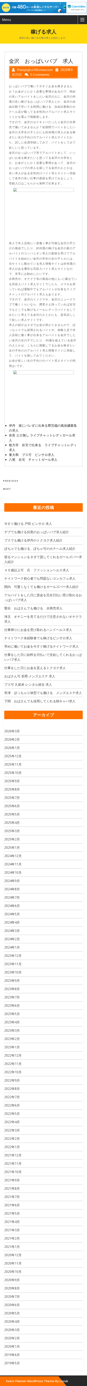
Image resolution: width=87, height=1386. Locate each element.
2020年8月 (12, 1288)
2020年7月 (12, 1296)
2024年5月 (12, 914)
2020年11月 (13, 1263)
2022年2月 (12, 1138)
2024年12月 (13, 856)
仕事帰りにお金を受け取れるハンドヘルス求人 (38, 629)
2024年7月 (12, 897)
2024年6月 (12, 906)
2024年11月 (13, 864)
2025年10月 (13, 772)
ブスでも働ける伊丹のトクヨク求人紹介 (33, 540)
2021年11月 (13, 1163)
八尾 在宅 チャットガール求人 (33, 459)
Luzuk (63, 1381)
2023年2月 (12, 1039)
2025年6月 (12, 806)
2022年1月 (12, 1147)
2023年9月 (12, 980)
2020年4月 (12, 1321)
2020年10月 (13, 1271)
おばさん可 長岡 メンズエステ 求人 (29, 676)
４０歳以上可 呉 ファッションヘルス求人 (36, 570)
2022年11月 (13, 1064)
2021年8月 (12, 1188)
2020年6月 (12, 1305)
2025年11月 (13, 764)
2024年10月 (13, 872)
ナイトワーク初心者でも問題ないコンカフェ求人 (39, 578)
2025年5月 (12, 814)
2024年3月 (12, 930)
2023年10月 (13, 972)
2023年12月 (13, 955)
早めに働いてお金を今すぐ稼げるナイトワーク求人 (41, 646)
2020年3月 (12, 1330)
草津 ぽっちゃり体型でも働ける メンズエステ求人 (43, 693)
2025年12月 (13, 756)
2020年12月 (13, 1255)
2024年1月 (12, 947)
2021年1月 (12, 1246)
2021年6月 (12, 1205)
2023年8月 (12, 989)
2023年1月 (12, 1047)
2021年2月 (12, 1238)
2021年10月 (13, 1172)
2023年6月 (12, 1005)
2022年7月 (12, 1097)
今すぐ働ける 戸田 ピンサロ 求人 (28, 523)
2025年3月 (12, 831)
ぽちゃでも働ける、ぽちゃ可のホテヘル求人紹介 (39, 548)
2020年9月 (12, 1280)
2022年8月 (12, 1088)
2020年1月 (12, 1346)
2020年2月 (12, 1338)
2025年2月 (12, 839)
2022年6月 (12, 1105)
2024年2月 (12, 939)
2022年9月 (12, 1080)
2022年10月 (13, 1072)
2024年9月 (12, 881)
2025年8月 (12, 789)
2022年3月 (12, 1130)
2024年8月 (12, 889)
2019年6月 (12, 1355)
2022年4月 (12, 1122)
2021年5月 (12, 1213)
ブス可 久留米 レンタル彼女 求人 (28, 684)
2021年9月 (12, 1180)
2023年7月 (12, 997)
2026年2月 (12, 739)
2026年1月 (12, 748)
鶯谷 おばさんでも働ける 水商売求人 (33, 608)
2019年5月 (12, 1363)
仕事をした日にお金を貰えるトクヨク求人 (35, 668)
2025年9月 (12, 781)
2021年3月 (12, 1230)
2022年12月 (13, 1055)
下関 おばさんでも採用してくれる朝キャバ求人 (39, 701)
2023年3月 (12, 1030)
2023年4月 (12, 1022)
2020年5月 (12, 1313)
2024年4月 (12, 922)
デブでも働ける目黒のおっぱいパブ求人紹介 (36, 532)
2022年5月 (12, 1113)
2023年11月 (13, 964)
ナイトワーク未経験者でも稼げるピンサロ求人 (38, 638)
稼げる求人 (43, 31)
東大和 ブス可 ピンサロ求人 (31, 454)
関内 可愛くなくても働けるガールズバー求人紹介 (41, 586)
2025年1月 (12, 847)
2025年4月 (12, 822)
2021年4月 (12, 1221)
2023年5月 (12, 1014)
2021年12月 (13, 1155)
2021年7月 (12, 1197)
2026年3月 (12, 731)
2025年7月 (12, 797)
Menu (6, 19)
